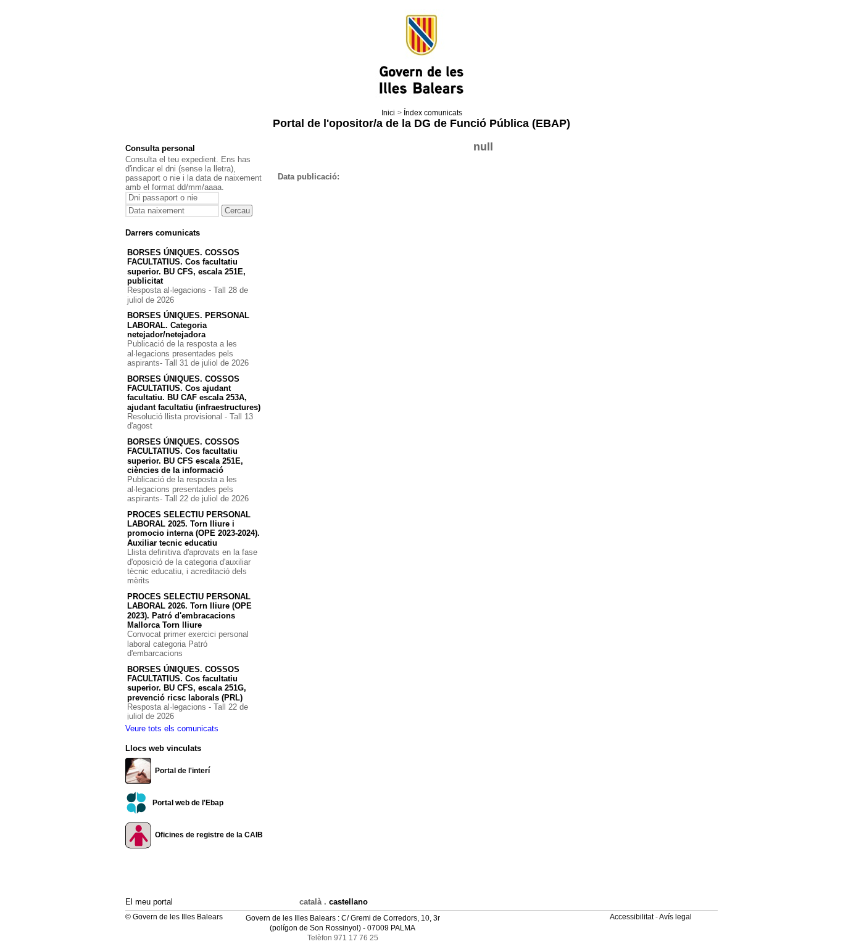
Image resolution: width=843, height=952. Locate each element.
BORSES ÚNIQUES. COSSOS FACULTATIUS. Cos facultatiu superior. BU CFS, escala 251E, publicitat (186, 266)
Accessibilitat (632, 917)
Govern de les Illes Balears (291, 918)
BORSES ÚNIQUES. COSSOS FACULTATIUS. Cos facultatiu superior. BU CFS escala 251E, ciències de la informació (185, 456)
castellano (348, 901)
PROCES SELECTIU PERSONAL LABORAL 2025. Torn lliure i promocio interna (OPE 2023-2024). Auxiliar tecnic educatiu (193, 529)
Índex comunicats (433, 113)
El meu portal (149, 901)
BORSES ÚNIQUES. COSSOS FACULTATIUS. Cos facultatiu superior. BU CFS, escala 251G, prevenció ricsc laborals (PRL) (186, 683)
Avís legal (676, 917)
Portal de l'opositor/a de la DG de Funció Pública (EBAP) (421, 123)
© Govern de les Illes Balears (174, 917)
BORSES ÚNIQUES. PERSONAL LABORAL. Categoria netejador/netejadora (188, 325)
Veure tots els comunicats (171, 728)
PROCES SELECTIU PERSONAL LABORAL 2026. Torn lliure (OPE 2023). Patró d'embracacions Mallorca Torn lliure (189, 611)
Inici (388, 113)
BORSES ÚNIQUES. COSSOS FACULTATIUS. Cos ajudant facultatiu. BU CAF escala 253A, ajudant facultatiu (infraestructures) (193, 393)
